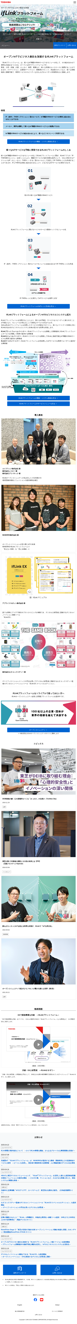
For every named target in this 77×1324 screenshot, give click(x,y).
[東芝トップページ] (6, 2)
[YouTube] (41, 1300)
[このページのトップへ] (73, 1321)
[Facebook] (35, 1300)
